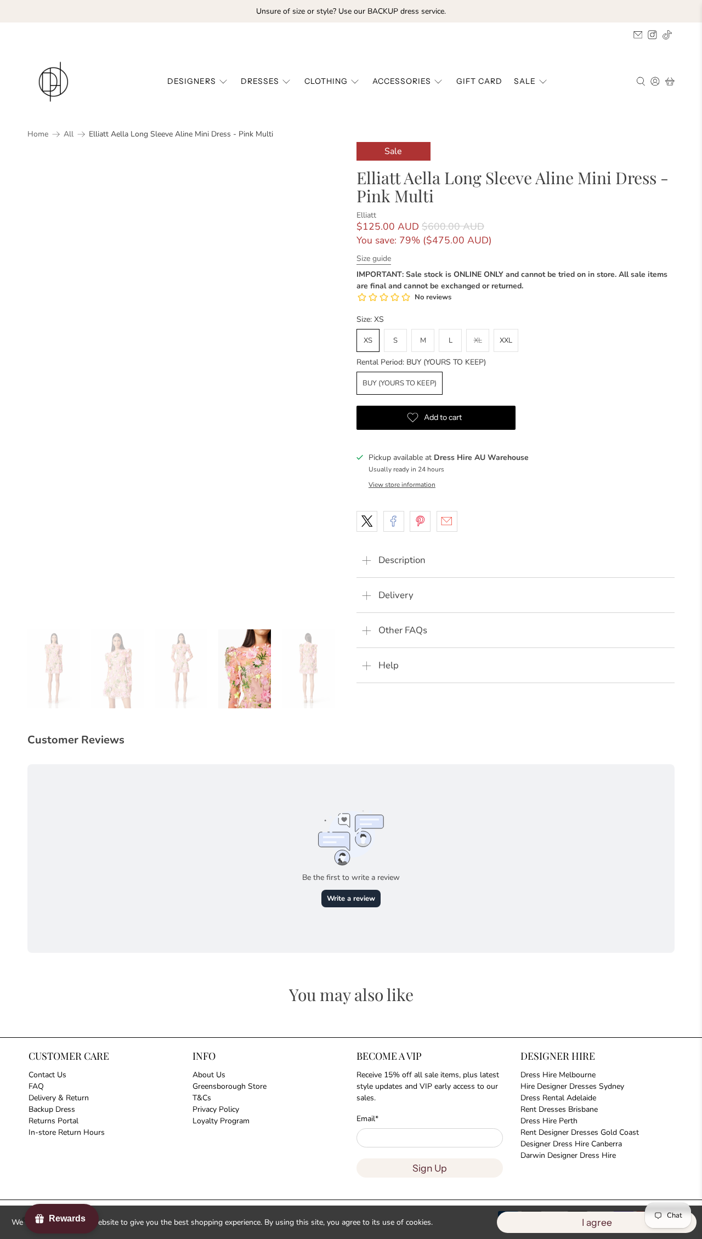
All (68, 134)
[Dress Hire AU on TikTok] (667, 34)
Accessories (401, 81)
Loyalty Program (221, 1121)
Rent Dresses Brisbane (559, 1109)
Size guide (373, 258)
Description (402, 560)
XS (368, 340)
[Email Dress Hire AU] (638, 34)
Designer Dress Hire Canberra (571, 1144)
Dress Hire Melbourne (558, 1075)
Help (388, 665)
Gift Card (479, 81)
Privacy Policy (216, 1109)
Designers (191, 81)
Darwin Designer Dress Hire (568, 1155)
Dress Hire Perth (549, 1121)
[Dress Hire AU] (55, 81)
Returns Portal (53, 1121)
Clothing (326, 81)
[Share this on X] (366, 521)
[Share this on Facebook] (393, 521)
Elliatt (366, 215)
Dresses (260, 81)
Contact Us (47, 1075)
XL (478, 340)
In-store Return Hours (67, 1132)
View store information (402, 484)
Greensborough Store (230, 1086)
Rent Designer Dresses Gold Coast (579, 1132)
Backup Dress (52, 1109)
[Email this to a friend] (447, 521)
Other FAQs (402, 630)
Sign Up (429, 1168)
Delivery (396, 595)
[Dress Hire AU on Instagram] (652, 34)
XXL (506, 340)
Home (37, 134)
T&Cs (202, 1098)
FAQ (36, 1086)
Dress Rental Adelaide (558, 1098)
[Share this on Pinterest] (420, 521)
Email (367, 1118)
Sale (525, 81)
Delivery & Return (59, 1098)
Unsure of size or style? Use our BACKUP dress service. (351, 11)
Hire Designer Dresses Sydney (572, 1086)
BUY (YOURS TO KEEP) (400, 383)
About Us (209, 1075)
